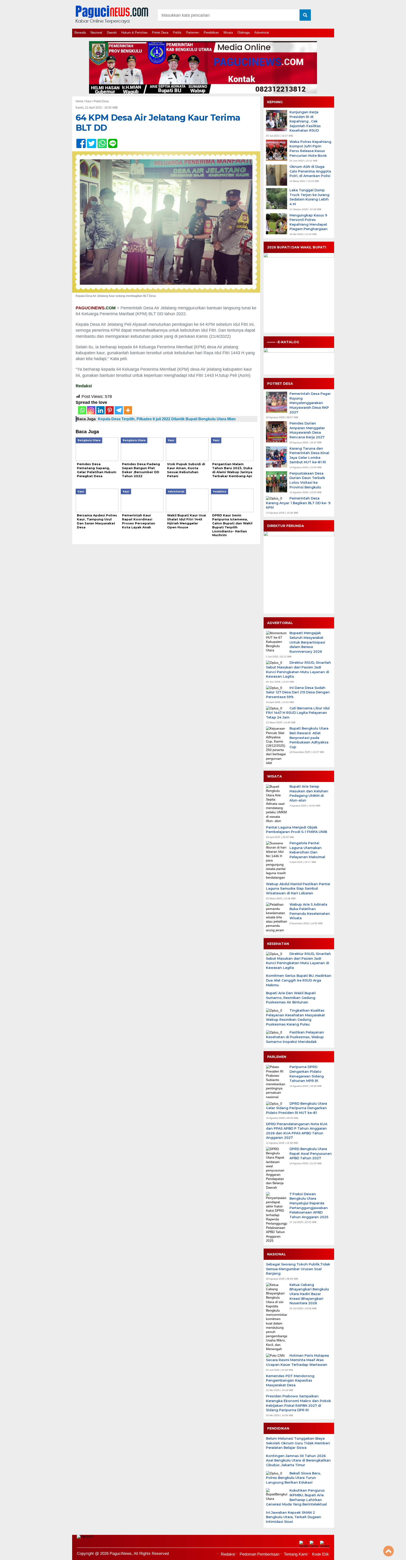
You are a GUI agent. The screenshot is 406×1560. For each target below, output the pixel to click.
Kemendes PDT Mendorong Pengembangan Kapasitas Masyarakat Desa (290, 1380)
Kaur (89, 101)
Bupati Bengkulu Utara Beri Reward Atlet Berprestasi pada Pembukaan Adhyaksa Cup (308, 737)
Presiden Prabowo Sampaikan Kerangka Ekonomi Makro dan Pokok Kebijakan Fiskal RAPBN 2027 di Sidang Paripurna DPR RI (298, 1403)
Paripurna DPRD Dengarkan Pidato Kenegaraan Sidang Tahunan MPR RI (306, 1074)
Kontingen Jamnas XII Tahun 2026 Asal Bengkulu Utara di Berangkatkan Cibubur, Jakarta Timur (298, 1460)
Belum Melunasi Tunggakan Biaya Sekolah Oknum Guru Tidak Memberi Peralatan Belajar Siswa (298, 1443)
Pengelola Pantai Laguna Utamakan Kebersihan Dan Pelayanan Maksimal (307, 850)
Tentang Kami (296, 1554)
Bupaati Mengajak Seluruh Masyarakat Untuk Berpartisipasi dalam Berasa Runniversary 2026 (307, 642)
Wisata (228, 32)
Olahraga (244, 32)
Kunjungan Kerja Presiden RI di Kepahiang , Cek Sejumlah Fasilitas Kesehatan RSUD (305, 121)
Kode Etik (320, 1554)
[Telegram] (119, 410)
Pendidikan (211, 32)
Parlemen (192, 32)
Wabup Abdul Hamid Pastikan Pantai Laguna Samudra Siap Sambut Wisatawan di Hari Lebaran (298, 888)
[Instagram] (91, 410)
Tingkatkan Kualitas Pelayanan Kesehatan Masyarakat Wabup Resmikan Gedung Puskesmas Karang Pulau (295, 1017)
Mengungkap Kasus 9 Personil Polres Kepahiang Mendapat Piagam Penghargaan (308, 222)
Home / (81, 101)
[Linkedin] (100, 410)
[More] (128, 410)
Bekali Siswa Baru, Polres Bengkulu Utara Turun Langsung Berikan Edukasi (293, 1478)
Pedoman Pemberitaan (259, 1554)
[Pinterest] (109, 410)
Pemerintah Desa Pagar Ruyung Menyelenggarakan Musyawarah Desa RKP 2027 (310, 403)
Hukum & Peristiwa (134, 32)
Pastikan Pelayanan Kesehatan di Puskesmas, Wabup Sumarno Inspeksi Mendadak (295, 1037)
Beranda (80, 32)
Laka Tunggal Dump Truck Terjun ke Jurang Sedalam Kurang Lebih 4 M (309, 197)
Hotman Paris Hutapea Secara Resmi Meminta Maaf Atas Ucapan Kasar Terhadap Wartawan (297, 1360)
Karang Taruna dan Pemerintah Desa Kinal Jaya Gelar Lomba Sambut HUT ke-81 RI (309, 455)
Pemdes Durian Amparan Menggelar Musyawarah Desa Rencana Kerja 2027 (307, 430)
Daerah (112, 32)
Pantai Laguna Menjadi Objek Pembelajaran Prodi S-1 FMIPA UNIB (296, 829)
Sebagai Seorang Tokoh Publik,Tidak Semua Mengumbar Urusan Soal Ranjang (298, 1269)
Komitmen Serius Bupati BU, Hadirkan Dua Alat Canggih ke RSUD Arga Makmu (298, 980)
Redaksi (228, 1554)
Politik (177, 32)
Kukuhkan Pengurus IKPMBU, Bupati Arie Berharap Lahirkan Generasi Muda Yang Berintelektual (296, 1497)
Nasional (96, 32)
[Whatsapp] (82, 410)
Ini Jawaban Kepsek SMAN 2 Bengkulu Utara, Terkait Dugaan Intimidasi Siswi (293, 1517)
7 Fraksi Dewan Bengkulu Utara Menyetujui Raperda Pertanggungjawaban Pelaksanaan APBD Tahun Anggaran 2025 (308, 1205)
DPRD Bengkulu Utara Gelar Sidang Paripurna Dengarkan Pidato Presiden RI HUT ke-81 (296, 1108)
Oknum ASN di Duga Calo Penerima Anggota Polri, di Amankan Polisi (310, 171)
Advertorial (261, 32)
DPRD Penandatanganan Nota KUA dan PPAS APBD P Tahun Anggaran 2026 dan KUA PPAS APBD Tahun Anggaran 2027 (296, 1131)
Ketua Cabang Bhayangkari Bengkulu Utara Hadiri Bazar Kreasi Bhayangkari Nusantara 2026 (309, 1294)
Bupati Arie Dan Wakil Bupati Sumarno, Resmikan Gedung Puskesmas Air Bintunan (291, 997)
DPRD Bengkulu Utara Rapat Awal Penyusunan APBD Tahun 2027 (310, 1153)
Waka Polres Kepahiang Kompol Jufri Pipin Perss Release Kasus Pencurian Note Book (310, 149)
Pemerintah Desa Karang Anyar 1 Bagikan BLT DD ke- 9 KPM (298, 503)
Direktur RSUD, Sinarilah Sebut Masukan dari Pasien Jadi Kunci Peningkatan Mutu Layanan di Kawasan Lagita (298, 669)
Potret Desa (160, 32)
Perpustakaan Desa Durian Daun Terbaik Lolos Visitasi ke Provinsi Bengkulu (307, 480)
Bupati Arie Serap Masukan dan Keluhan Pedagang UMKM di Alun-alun (308, 793)
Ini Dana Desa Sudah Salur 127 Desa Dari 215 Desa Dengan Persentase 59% (298, 692)
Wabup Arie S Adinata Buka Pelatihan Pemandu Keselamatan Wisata (309, 911)
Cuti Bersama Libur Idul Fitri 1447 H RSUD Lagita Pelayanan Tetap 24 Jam (298, 712)
